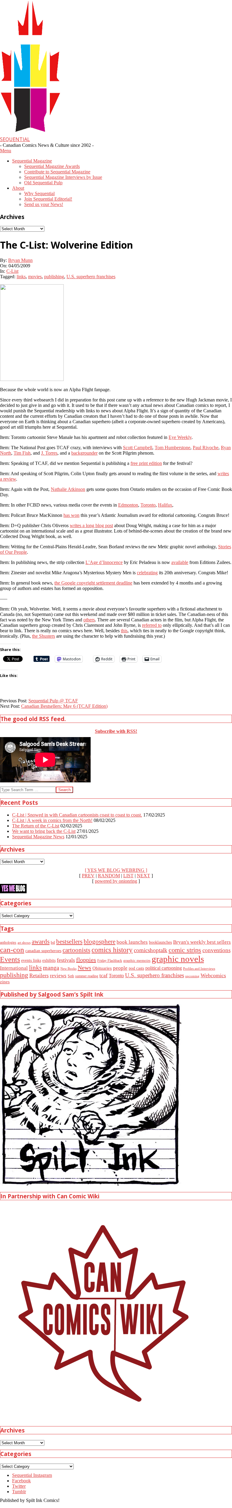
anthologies (8, 942)
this (124, 630)
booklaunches (160, 942)
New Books (68, 968)
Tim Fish (22, 453)
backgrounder (84, 453)
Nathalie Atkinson (68, 489)
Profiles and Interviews (199, 968)
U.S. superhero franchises (90, 276)
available (179, 562)
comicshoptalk (150, 950)
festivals (66, 960)
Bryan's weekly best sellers (202, 942)
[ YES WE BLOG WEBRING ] (116, 870)
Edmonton (128, 504)
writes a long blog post (91, 525)
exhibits (49, 960)
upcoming (192, 976)
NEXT (143, 875)
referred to (152, 625)
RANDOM (109, 875)
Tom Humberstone (172, 447)
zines (5, 981)
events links (31, 960)
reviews (58, 975)
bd (53, 942)
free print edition (146, 463)
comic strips (185, 950)
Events (10, 959)
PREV (88, 875)
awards (41, 941)
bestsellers (69, 941)
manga (51, 967)
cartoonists (76, 950)
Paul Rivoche (205, 447)
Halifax (165, 504)
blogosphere (99, 941)
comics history (112, 950)
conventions (216, 950)
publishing (54, 276)
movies (35, 276)
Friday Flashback (109, 961)
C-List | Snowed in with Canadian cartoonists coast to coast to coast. (77, 814)
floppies (86, 959)
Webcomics (213, 975)
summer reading (86, 976)
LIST (128, 875)
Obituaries (102, 968)
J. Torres (49, 453)
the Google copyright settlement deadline (93, 582)
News (84, 967)
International (14, 968)
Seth (71, 976)
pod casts (136, 968)
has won (71, 515)
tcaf (103, 975)
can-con (12, 950)
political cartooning (163, 968)
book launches (132, 942)
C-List (12, 271)
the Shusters (43, 636)
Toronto (148, 504)
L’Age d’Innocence (104, 562)
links (21, 276)
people (120, 968)
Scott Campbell (137, 447)
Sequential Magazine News (38, 836)
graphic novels (178, 959)
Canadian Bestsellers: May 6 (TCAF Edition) (64, 706)
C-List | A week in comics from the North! (52, 820)
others (89, 619)
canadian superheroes (43, 951)
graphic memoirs (136, 961)
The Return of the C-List (35, 825)
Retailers (39, 975)
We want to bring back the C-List (44, 831)
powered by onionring (116, 881)
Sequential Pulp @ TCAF (53, 700)
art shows (24, 942)
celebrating (147, 572)
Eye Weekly (180, 437)
